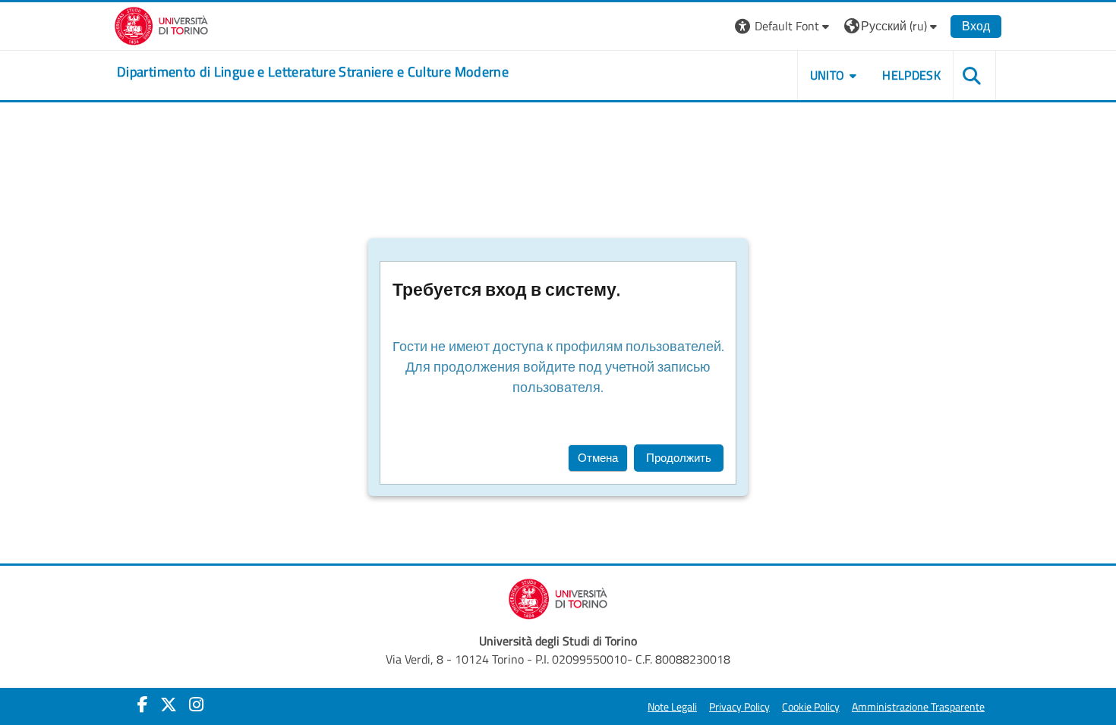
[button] (784, 26)
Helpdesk (911, 75)
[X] (168, 704)
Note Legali (672, 706)
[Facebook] (142, 704)
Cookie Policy (811, 706)
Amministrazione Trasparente (918, 706)
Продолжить (678, 457)
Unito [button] (827, 75)
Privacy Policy (739, 706)
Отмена (598, 457)
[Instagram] (196, 704)
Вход (976, 26)
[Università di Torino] (161, 24)
